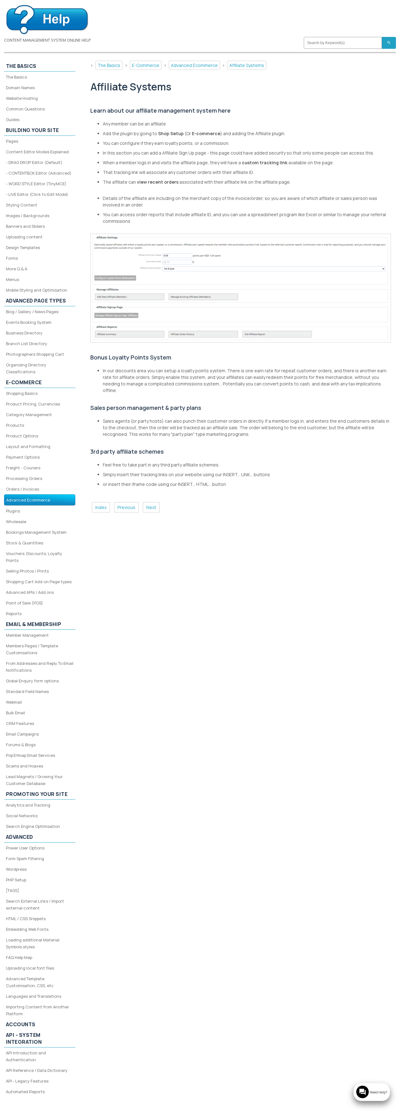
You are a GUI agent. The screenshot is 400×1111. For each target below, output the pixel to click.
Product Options (22, 436)
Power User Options (25, 848)
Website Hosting (22, 98)
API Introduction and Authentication (26, 1056)
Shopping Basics (22, 393)
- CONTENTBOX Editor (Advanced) (39, 173)
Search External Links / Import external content (35, 904)
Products (15, 425)
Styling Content (21, 205)
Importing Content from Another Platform (37, 1010)
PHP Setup (16, 880)
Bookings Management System (36, 532)
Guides (12, 119)
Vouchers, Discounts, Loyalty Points (34, 557)
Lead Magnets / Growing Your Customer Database (34, 780)
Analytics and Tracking (28, 805)
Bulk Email (15, 713)
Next (151, 507)
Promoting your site (37, 794)
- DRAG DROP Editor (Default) (34, 162)
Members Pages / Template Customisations (32, 649)
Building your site (32, 130)
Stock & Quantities (24, 543)
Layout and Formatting (28, 446)
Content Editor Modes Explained (37, 152)
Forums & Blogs (21, 744)
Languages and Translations (33, 996)
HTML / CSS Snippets (26, 918)
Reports (14, 613)
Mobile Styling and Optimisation (36, 290)
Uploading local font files (30, 968)
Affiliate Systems (246, 65)
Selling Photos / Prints (27, 571)
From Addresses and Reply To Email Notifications (39, 666)
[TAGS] (12, 890)
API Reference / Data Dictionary (37, 1070)
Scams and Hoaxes (24, 766)
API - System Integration (24, 1038)
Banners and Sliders (25, 226)
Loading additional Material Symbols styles (32, 943)
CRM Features (20, 723)
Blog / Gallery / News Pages (32, 311)
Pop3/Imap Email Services (30, 755)
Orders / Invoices (22, 489)
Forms (12, 258)
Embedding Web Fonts (27, 929)
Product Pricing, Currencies (33, 404)
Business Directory (24, 333)
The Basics (109, 65)
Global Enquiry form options (32, 681)
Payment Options (23, 457)
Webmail (14, 702)
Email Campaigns (22, 734)
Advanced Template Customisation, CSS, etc (30, 982)
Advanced (19, 836)
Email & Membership (34, 624)
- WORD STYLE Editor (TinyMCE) (36, 183)
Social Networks (22, 815)
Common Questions (25, 109)
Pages (12, 141)
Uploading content (24, 237)
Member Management (27, 635)
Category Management (29, 414)
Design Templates (23, 247)
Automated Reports (25, 1091)
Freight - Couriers (23, 468)
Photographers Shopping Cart (35, 354)
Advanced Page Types (36, 300)
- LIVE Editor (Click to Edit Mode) (37, 194)
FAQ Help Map (19, 957)
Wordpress (16, 869)
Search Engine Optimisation (33, 826)
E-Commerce (145, 65)
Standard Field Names (27, 691)
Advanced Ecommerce (194, 65)
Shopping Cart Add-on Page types (39, 581)
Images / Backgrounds (27, 215)
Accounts (21, 1024)
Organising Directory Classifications (26, 368)
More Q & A (16, 269)
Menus (12, 279)
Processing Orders (24, 478)
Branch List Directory (26, 343)
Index (101, 507)
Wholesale (16, 521)
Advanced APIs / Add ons (30, 592)
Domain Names (20, 87)
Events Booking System (29, 322)
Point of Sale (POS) (24, 603)
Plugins (13, 511)
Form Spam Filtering (25, 858)
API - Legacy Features (27, 1081)
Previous (126, 507)
